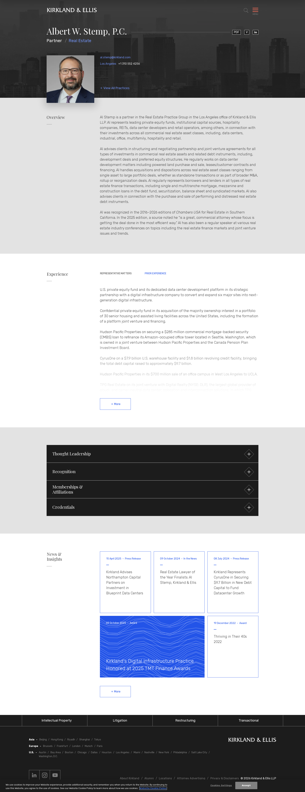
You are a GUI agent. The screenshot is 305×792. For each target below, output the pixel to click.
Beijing (43, 739)
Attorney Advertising (191, 778)
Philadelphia (180, 752)
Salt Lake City (199, 752)
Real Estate (80, 40)
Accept (246, 785)
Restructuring (185, 720)
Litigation (120, 720)
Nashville (149, 752)
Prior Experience (155, 273)
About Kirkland (129, 778)
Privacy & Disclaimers (224, 778)
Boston (69, 752)
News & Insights (54, 556)
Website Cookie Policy (153, 788)
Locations (165, 778)
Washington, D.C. (48, 756)
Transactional (249, 720)
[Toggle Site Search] (246, 10)
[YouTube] (55, 775)
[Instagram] (44, 775)
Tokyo (97, 739)
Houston (107, 752)
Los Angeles (108, 63)
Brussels (48, 746)
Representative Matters (116, 273)
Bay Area (55, 752)
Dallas (94, 752)
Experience (57, 274)
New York (164, 752)
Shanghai (84, 739)
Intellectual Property (56, 720)
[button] (152, 454)
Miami (137, 752)
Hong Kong (57, 739)
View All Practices (116, 88)
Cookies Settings (221, 785)
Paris (100, 746)
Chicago (82, 752)
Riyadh (71, 739)
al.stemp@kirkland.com (115, 57)
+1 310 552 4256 (129, 63)
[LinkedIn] (255, 32)
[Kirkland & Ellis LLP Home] (252, 740)
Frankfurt (62, 746)
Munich (89, 746)
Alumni (149, 778)
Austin (42, 752)
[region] (152, 785)
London (76, 746)
